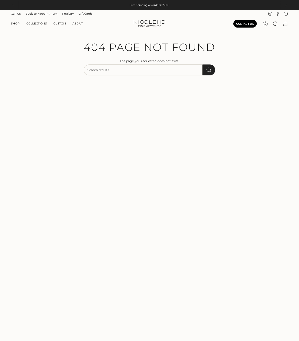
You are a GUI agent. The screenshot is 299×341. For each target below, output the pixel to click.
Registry (68, 13)
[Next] (286, 5)
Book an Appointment (41, 13)
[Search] (208, 69)
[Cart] (285, 24)
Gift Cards (85, 13)
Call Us (16, 13)
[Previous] (13, 5)
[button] (15, 24)
